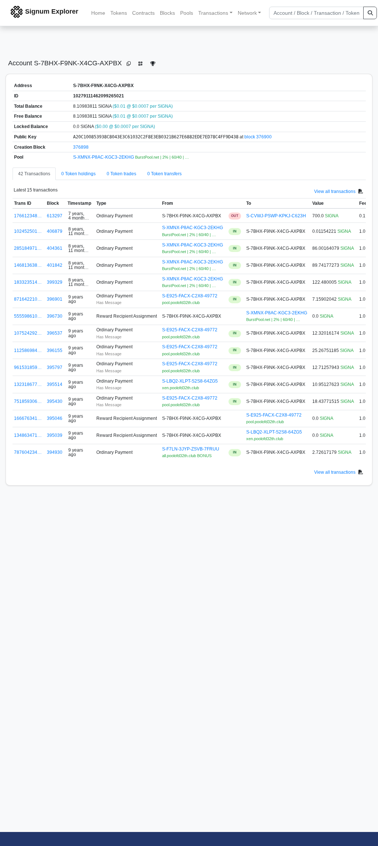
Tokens (118, 13)
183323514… (28, 282)
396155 (54, 350)
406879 (54, 231)
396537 (54, 333)
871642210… (28, 299)
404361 (54, 248)
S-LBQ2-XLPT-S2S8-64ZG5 (190, 381)
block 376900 (258, 136)
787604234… (28, 452)
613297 (54, 215)
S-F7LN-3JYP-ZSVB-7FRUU (190, 449)
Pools (186, 13)
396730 (54, 316)
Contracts (143, 13)
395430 (54, 401)
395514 (54, 384)
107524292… (28, 333)
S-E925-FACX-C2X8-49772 (189, 295)
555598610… (28, 316)
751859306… (28, 401)
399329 (54, 282)
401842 (54, 265)
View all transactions (334, 191)
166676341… (28, 418)
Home (98, 13)
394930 (54, 452)
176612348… (28, 215)
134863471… (28, 435)
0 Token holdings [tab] (78, 173)
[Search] (370, 13)
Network (247, 13)
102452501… (28, 231)
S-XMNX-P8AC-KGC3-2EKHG (104, 157)
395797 (54, 367)
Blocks (167, 13)
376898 (81, 147)
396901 (54, 299)
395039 (54, 435)
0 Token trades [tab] (121, 173)
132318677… (28, 384)
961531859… (28, 367)
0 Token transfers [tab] (164, 173)
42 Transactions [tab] (34, 173)
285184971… (28, 248)
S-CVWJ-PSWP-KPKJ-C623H (276, 215)
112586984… (28, 350)
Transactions (213, 13)
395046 (54, 418)
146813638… (28, 265)
